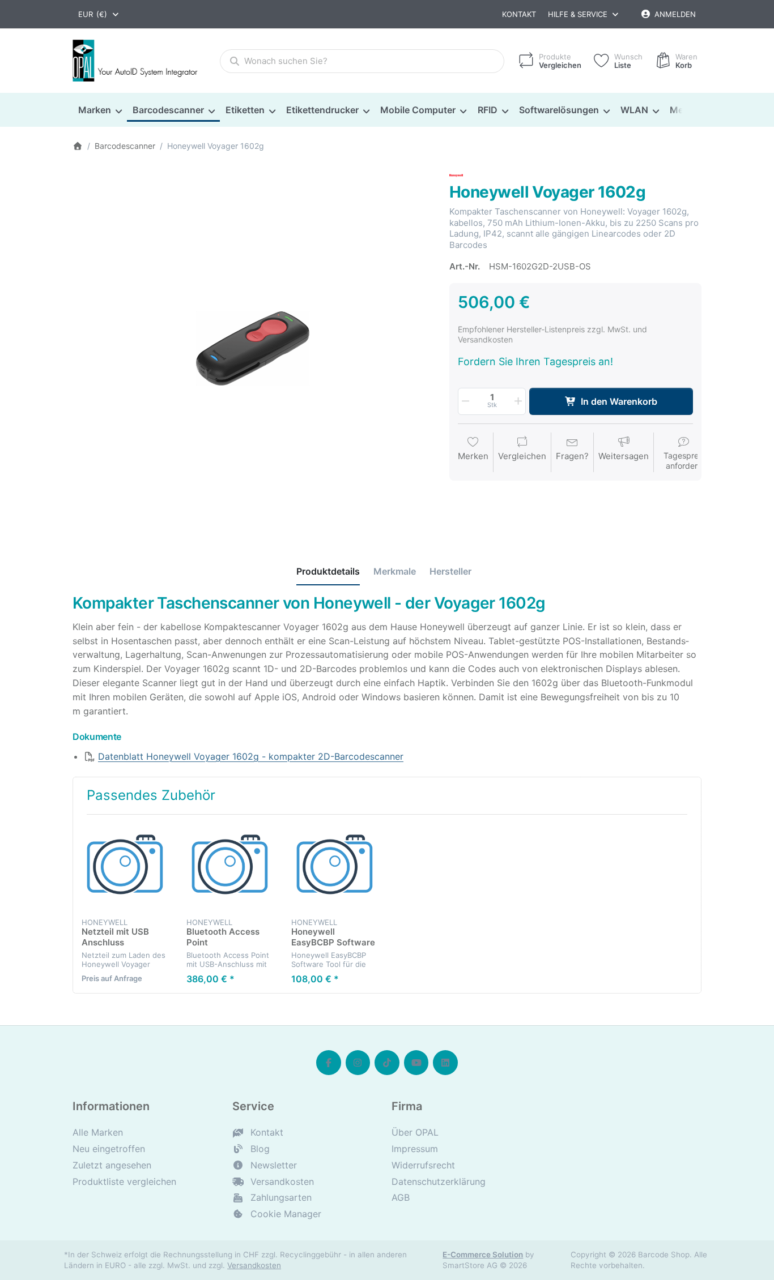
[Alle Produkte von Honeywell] (456, 174)
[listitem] (252, 348)
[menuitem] (100, 110)
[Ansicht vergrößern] (252, 348)
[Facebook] (328, 1062)
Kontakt (519, 14)
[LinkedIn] (445, 1062)
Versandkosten (254, 1265)
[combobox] (99, 14)
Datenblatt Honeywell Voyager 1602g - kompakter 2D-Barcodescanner (250, 756)
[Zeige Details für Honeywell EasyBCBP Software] (335, 866)
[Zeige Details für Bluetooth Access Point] (230, 866)
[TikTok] (387, 1062)
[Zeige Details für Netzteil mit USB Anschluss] (125, 866)
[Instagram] (358, 1062)
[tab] (328, 572)
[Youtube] (416, 1062)
